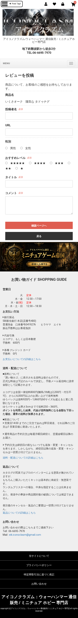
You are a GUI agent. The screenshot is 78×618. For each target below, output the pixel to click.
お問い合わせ (39, 583)
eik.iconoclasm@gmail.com (25, 534)
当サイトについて (39, 555)
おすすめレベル (15, 158)
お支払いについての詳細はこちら (22, 359)
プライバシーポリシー (39, 565)
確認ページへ (39, 225)
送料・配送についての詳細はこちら (23, 457)
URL (8, 125)
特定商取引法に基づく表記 (39, 574)
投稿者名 (11, 109)
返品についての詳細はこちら (19, 512)
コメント (11, 193)
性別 (8, 141)
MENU (6, 63)
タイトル (11, 177)
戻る (39, 236)
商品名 (9, 95)
